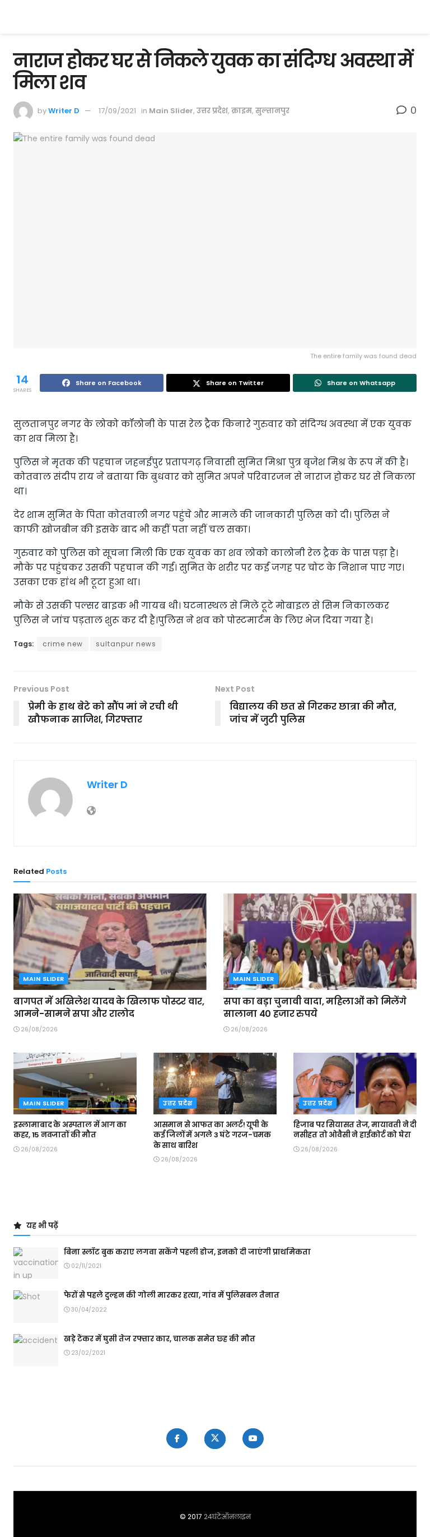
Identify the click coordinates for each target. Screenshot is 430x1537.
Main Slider (171, 110)
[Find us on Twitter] (215, 1439)
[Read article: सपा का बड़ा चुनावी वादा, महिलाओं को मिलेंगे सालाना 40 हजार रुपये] (320, 942)
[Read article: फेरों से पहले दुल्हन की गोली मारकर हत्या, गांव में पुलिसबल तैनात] (35, 1306)
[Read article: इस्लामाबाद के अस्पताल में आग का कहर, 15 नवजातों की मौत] (75, 1083)
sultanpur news (126, 644)
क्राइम (241, 110)
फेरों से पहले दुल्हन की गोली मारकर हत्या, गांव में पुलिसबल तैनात (171, 1295)
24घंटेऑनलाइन (227, 1516)
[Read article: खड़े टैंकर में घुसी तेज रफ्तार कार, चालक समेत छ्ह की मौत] (35, 1350)
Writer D (64, 110)
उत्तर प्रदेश (212, 110)
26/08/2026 (38, 1029)
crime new (63, 644)
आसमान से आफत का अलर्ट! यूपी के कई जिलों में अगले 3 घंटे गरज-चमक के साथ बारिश (212, 1134)
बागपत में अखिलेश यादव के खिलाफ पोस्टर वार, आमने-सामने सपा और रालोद (108, 1007)
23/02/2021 (87, 1353)
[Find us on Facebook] (177, 1438)
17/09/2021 (117, 110)
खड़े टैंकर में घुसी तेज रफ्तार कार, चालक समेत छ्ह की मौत (159, 1339)
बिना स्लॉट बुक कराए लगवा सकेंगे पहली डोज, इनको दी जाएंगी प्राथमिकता (187, 1252)
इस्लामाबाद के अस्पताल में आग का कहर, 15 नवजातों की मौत (70, 1129)
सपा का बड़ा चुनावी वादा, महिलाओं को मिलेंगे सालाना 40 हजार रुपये (314, 1007)
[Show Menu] (411, 17)
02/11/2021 (85, 1266)
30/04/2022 (88, 1309)
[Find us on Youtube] (253, 1438)
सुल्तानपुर (272, 110)
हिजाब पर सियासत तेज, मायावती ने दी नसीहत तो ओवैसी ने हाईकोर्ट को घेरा (355, 1129)
